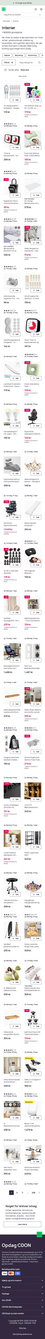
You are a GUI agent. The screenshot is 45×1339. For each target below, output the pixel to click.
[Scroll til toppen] (39, 1234)
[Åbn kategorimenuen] (41, 9)
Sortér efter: (14, 70)
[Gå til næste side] (39, 1192)
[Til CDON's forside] (4, 9)
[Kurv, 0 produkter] (36, 9)
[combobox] (22, 14)
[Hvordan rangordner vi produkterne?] (5, 70)
